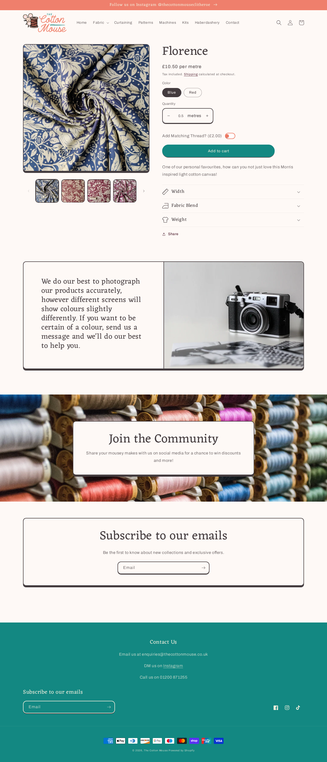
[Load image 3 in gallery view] (99, 190)
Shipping (191, 74)
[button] (100, 22)
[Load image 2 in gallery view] (73, 190)
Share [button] (173, 234)
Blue (172, 92)
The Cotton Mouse (156, 750)
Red (192, 92)
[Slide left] (28, 191)
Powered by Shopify (182, 750)
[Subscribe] (203, 568)
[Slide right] (143, 191)
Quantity (169, 104)
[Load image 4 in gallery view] (124, 190)
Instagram (173, 666)
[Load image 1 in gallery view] (47, 190)
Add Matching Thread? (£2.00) (192, 136)
